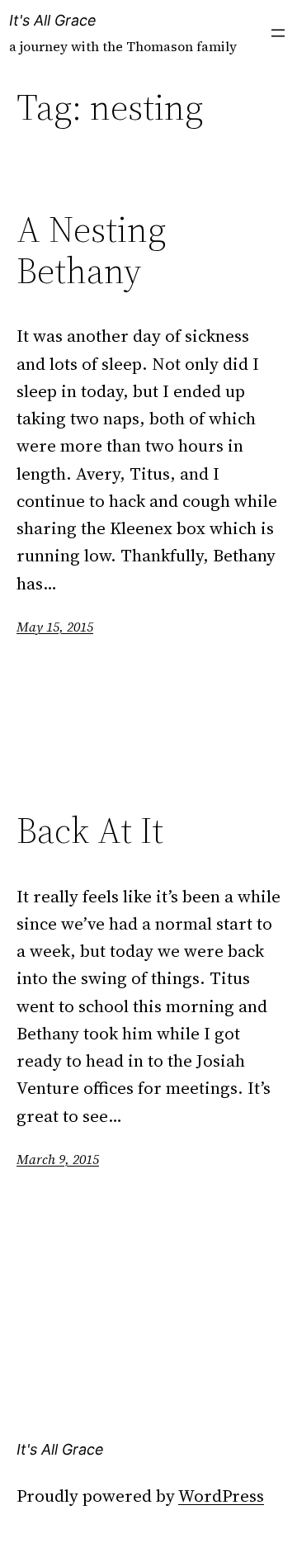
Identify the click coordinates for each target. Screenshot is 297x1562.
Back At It (89, 831)
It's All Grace (53, 20)
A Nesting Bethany (91, 250)
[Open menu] (278, 33)
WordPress (221, 1496)
